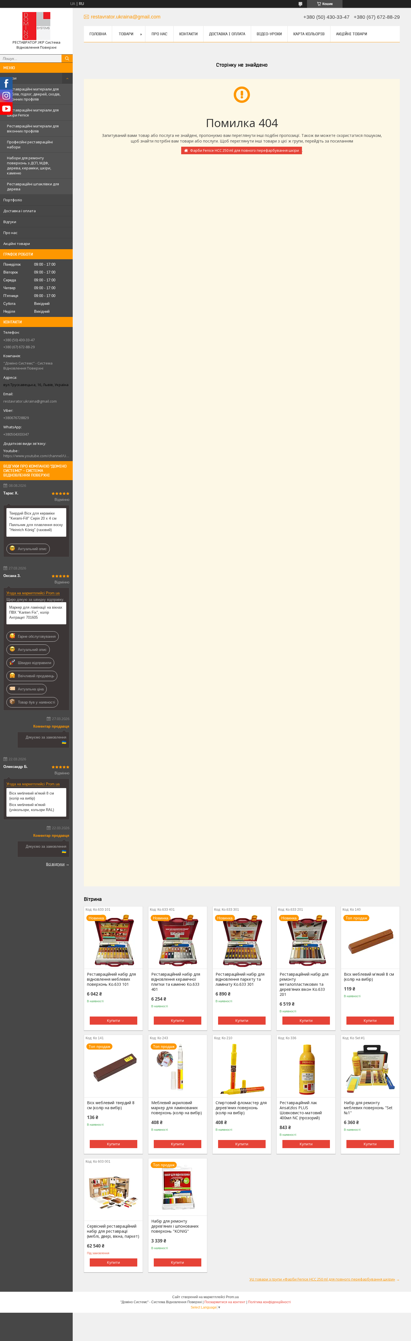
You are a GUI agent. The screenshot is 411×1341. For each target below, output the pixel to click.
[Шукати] (67, 58)
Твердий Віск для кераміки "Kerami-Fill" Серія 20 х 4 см (32, 515)
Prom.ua (232, 1297)
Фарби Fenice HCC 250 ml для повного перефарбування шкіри (244, 150)
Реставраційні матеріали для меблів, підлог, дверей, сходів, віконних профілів (33, 94)
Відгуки (9, 221)
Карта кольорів (309, 34)
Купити (113, 1020)
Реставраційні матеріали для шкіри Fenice (33, 113)
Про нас (10, 232)
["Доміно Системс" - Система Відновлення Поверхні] (36, 26)
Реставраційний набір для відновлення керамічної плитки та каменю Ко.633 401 (175, 982)
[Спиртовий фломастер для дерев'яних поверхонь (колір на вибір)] (242, 1069)
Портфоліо (12, 199)
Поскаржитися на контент (224, 1302)
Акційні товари (16, 243)
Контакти (188, 34)
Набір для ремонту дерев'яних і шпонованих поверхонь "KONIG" (175, 1226)
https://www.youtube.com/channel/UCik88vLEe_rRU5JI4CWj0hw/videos (36, 455)
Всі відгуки (55, 863)
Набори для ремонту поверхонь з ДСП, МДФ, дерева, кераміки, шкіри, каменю (29, 165)
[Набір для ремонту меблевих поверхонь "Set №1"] (370, 1069)
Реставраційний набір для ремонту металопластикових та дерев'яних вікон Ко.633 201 (304, 984)
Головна (97, 34)
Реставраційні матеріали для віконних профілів (33, 128)
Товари (9, 78)
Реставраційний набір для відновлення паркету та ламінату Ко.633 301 (240, 979)
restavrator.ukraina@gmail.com (30, 401)
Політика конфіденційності (269, 1302)
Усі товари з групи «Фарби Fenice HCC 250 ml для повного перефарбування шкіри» (322, 1279)
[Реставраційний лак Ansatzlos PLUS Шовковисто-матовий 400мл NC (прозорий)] (306, 1069)
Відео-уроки (269, 34)
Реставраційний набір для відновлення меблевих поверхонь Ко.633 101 (111, 979)
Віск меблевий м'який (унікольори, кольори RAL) (31, 807)
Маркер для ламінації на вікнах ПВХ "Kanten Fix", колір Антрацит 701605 (35, 612)
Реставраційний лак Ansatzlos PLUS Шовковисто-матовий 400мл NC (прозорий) (301, 1110)
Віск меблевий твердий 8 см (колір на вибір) (110, 1105)
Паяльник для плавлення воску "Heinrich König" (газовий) (36, 527)
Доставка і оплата (19, 210)
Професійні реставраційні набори (30, 144)
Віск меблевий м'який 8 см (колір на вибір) (31, 795)
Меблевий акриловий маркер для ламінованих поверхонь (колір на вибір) (176, 1107)
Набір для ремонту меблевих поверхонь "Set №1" (368, 1107)
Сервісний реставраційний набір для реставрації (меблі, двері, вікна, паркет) (113, 1231)
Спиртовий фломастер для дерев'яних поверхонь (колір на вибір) (241, 1107)
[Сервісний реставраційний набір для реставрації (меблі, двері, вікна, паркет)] (113, 1193)
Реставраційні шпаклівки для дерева (33, 186)
